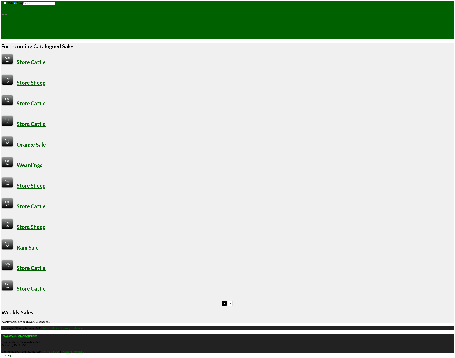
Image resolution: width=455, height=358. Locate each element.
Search (60, 3)
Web (10, 3)
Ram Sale (28, 247)
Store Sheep (31, 82)
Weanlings (29, 165)
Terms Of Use (51, 328)
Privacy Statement (72, 328)
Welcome (14, 23)
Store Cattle (31, 62)
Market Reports (18, 30)
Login (4, 10)
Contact (13, 33)
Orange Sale (31, 144)
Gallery (13, 37)
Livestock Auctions (20, 26)
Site (19, 3)
